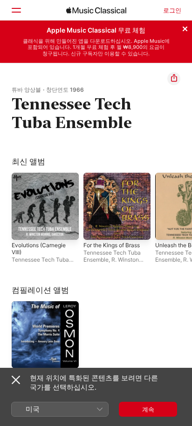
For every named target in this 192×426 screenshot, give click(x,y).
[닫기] (185, 27)
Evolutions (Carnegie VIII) (39, 249)
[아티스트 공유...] (173, 78)
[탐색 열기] (16, 10)
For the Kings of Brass (111, 245)
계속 (148, 409)
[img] (96, 10)
